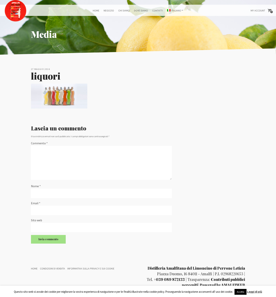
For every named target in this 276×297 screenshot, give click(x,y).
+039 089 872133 (169, 279)
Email (35, 203)
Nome (36, 186)
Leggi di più (254, 291)
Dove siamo (141, 10)
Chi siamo (124, 10)
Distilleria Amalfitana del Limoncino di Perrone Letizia (196, 268)
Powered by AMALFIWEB (222, 284)
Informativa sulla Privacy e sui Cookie (90, 268)
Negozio (109, 10)
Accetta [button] (240, 291)
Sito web (36, 220)
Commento (39, 143)
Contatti (157, 10)
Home (96, 10)
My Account (258, 10)
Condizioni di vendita (52, 268)
